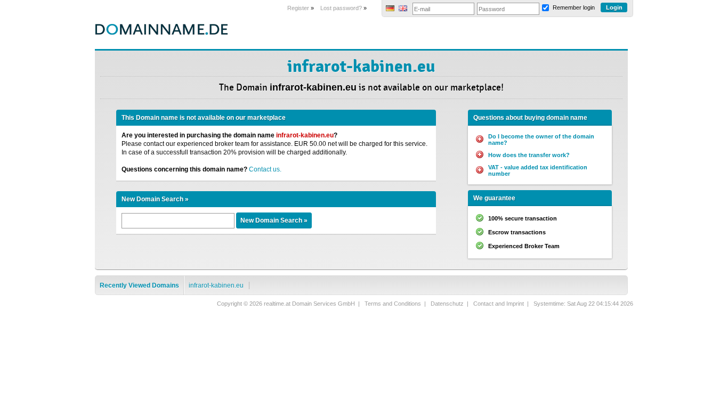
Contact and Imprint (498, 303)
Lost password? (341, 8)
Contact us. (265, 169)
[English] (403, 9)
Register (298, 8)
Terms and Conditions (393, 303)
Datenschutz (447, 303)
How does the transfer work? (529, 155)
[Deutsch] (390, 9)
